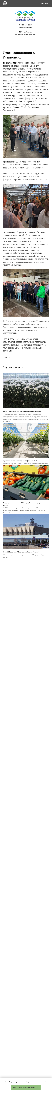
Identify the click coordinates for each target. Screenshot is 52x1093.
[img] (5, 3)
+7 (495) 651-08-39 (25, 25)
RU (42, 3)
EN (46, 3)
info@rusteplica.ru (25, 27)
